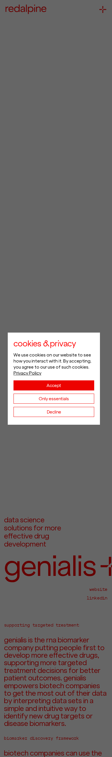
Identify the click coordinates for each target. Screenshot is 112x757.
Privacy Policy (27, 373)
